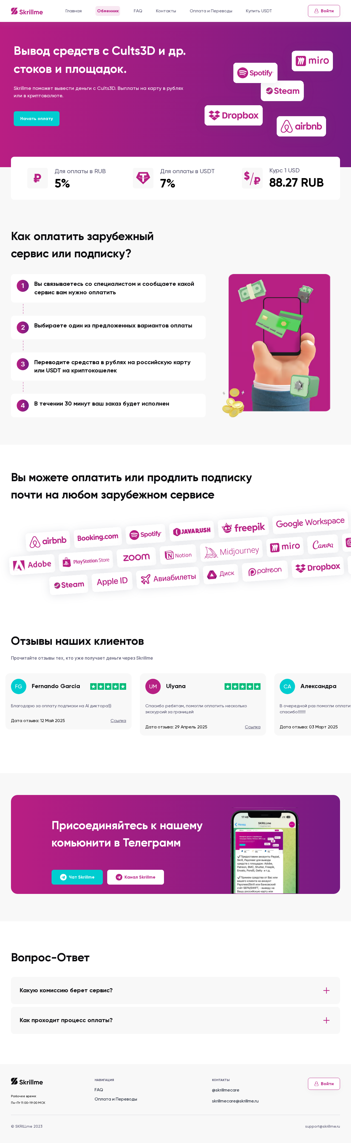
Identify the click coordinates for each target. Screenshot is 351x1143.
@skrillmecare (225, 1090)
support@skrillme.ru (322, 1126)
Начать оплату (36, 118)
